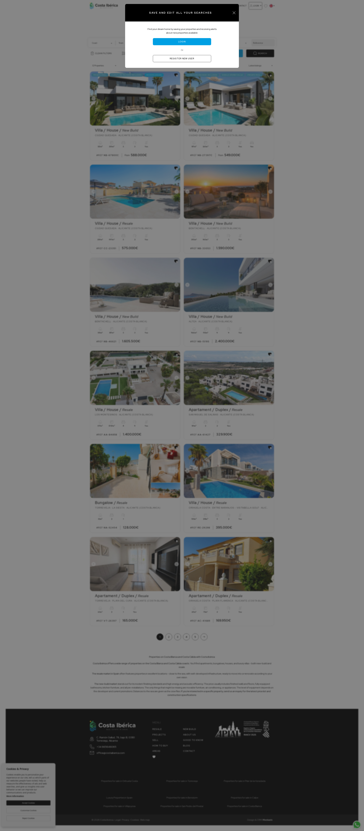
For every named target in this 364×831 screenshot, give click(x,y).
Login (182, 41)
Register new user (182, 58)
